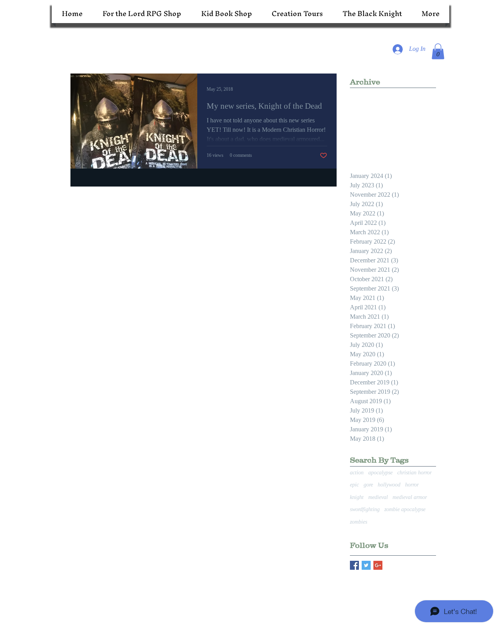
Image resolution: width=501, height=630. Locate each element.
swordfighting (365, 509)
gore (368, 485)
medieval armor (410, 497)
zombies (358, 522)
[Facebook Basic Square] (354, 565)
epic (354, 485)
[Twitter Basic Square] (366, 565)
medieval (378, 497)
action (357, 473)
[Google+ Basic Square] (377, 565)
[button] (438, 51)
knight (357, 497)
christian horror (414, 473)
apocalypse (380, 473)
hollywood (389, 485)
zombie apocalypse (404, 509)
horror (412, 485)
